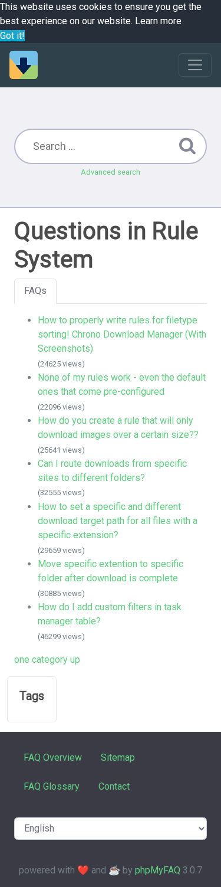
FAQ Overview (53, 757)
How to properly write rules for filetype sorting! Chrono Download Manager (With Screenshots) (122, 335)
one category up (47, 659)
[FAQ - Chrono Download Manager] (23, 65)
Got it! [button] (12, 35)
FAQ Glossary (52, 786)
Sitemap (118, 757)
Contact (114, 786)
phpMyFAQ (157, 870)
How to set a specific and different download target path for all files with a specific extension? (117, 521)
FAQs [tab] (35, 290)
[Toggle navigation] (195, 65)
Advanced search (110, 172)
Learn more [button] (158, 21)
